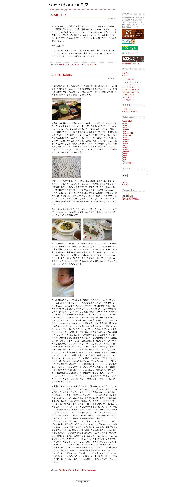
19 (138, 90)
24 (133, 92)
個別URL (63, 64)
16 (130, 90)
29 (128, 95)
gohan (126, 139)
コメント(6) (74, 64)
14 (126, 90)
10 (133, 87)
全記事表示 (128, 163)
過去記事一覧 (129, 100)
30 (130, 95)
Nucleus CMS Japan (130, 198)
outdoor (127, 151)
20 (123, 92)
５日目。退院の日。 (63, 74)
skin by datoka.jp (130, 199)
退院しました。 (61, 15)
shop (126, 153)
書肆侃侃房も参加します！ (132, 63)
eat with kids (129, 133)
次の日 (126, 73)
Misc (126, 147)
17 (133, 90)
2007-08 (130, 79)
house (126, 141)
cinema (126, 127)
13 (123, 90)
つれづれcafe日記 (69, 5)
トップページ (129, 97)
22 (128, 92)
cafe (125, 125)
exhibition (127, 135)
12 (138, 87)
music (126, 149)
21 (126, 92)
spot (125, 155)
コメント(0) (74, 470)
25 (135, 92)
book (126, 123)
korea (126, 143)
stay (125, 157)
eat (125, 131)
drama (126, 129)
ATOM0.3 (125, 185)
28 (126, 95)
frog (125, 137)
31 (133, 95)
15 (128, 90)
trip (125, 159)
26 (138, 92)
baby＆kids (128, 121)
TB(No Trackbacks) (88, 64)
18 (135, 90)
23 (130, 92)
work (125, 161)
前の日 (126, 75)
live (125, 145)
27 (123, 95)
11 (135, 87)
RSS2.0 (125, 183)
